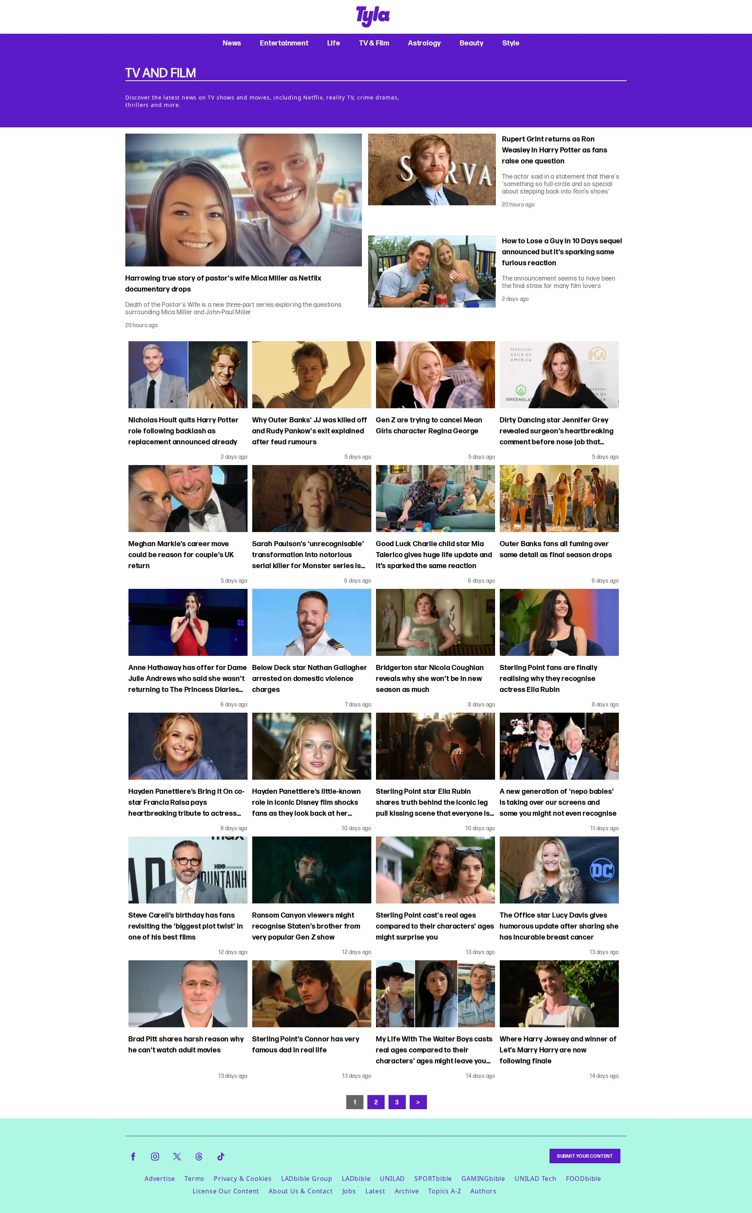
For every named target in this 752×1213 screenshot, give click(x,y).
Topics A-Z (444, 1191)
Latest (375, 1191)
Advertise (160, 1178)
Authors (483, 1191)
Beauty (472, 42)
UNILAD (392, 1178)
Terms (194, 1178)
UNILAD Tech (536, 1178)
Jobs (349, 1191)
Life (333, 42)
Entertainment (284, 42)
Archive (407, 1191)
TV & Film (374, 42)
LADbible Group (307, 1178)
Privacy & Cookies (243, 1178)
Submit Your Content (585, 1156)
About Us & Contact (301, 1191)
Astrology (424, 42)
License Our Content (226, 1191)
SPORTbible (433, 1178)
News (232, 42)
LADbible (356, 1178)
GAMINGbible (483, 1178)
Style (511, 42)
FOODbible (583, 1178)
